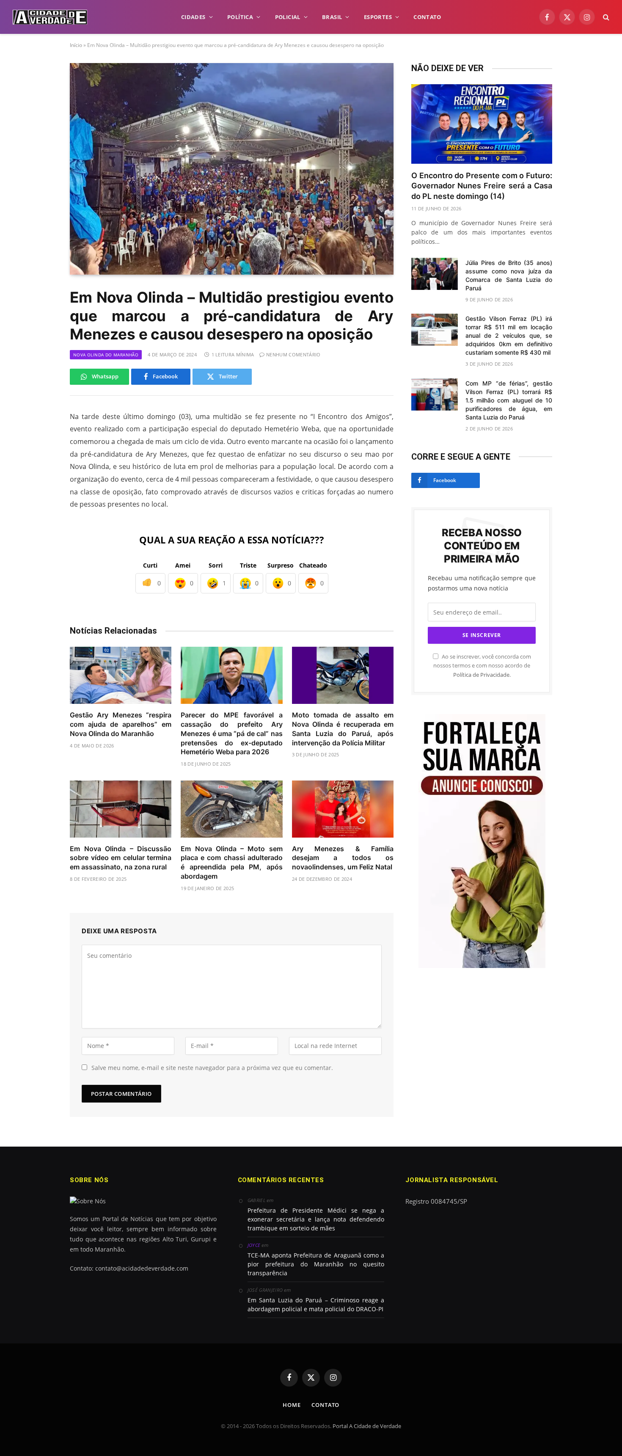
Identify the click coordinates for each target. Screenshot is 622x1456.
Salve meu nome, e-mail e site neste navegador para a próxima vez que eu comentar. (212, 1068)
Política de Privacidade (481, 674)
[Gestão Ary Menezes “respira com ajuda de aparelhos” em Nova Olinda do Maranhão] (120, 675)
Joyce (254, 1245)
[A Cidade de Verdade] (50, 17)
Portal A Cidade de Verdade (367, 1426)
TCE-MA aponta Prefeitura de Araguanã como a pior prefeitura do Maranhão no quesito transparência (316, 1264)
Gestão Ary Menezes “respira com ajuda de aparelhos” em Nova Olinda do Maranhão (120, 724)
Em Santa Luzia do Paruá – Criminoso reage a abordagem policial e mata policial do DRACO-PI (316, 1304)
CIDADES (193, 17)
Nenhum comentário (293, 354)
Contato (325, 1405)
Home (292, 1405)
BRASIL (332, 17)
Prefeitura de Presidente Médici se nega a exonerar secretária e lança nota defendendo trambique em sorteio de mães (316, 1219)
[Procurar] (605, 17)
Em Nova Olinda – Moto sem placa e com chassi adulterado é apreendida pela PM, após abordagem (231, 862)
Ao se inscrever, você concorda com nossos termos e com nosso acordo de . (482, 665)
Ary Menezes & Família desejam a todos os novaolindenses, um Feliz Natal (343, 857)
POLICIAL (287, 17)
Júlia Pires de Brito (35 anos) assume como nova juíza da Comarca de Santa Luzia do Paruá (508, 275)
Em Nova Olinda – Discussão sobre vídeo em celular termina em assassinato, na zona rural (120, 857)
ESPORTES (378, 17)
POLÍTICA (240, 17)
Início (76, 45)
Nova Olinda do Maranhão (105, 355)
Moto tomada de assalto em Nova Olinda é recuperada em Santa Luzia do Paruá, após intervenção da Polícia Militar (343, 729)
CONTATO (427, 17)
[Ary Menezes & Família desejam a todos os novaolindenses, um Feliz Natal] (343, 809)
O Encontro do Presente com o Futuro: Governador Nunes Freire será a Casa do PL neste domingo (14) (481, 186)
